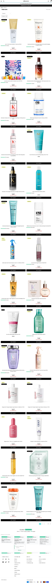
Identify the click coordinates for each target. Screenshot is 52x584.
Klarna (15, 568)
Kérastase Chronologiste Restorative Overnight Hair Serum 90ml (13, 191)
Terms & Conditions (42, 559)
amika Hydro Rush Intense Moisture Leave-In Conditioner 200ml (13, 262)
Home (2, 7)
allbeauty (5, 579)
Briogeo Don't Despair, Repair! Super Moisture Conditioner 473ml (13, 407)
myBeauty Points (17, 562)
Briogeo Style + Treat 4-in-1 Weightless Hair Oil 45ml (13, 441)
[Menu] (1, 1)
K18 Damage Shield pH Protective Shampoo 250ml (38, 117)
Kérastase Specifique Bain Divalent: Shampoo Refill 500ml (39, 475)
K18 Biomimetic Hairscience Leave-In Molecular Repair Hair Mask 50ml (39, 225)
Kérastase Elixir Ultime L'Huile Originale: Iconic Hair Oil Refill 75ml (13, 475)
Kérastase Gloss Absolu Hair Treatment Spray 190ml (39, 370)
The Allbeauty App (30, 562)
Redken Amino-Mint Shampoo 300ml (38, 334)
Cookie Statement (42, 562)
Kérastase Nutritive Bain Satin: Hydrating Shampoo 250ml (13, 511)
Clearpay (15, 566)
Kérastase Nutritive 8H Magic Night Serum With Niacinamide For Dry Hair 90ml (38, 82)
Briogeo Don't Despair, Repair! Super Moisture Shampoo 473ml (39, 407)
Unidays (15, 572)
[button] (3, 1)
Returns (15, 560)
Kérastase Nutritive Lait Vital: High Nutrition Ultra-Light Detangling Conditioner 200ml (39, 45)
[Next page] (50, 524)
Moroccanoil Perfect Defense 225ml (39, 191)
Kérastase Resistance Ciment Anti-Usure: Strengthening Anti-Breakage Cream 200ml (38, 512)
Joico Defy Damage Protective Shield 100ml (38, 262)
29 (48, 523)
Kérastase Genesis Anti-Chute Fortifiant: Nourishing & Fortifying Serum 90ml (13, 118)
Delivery (15, 559)
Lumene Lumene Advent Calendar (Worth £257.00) (13, 81)
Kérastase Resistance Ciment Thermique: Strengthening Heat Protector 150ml (13, 226)
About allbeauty (29, 559)
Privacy (40, 560)
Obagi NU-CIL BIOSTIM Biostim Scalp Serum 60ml (38, 441)
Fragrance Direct (17, 574)
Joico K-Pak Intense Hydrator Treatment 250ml (13, 44)
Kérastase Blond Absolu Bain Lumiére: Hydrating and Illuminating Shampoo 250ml (13, 371)
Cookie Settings (17, 570)
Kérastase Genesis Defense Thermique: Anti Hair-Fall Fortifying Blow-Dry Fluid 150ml (13, 155)
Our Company (29, 560)
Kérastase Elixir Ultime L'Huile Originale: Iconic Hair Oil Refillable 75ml (13, 298)
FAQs (15, 575)
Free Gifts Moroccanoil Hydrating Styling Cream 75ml (39, 154)
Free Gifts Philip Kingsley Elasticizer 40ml (13, 334)
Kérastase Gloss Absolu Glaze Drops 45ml (39, 298)
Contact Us (16, 564)
